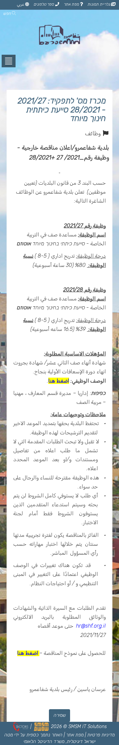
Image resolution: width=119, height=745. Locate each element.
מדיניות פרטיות (101, 735)
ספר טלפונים (44, 4)
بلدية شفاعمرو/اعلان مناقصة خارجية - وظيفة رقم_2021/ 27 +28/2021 (63, 152)
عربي (21, 4)
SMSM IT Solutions (87, 726)
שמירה (60, 715)
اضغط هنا (58, 381)
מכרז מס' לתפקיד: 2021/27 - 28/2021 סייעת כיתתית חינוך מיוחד (62, 109)
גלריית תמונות (99, 4)
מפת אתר (72, 4)
